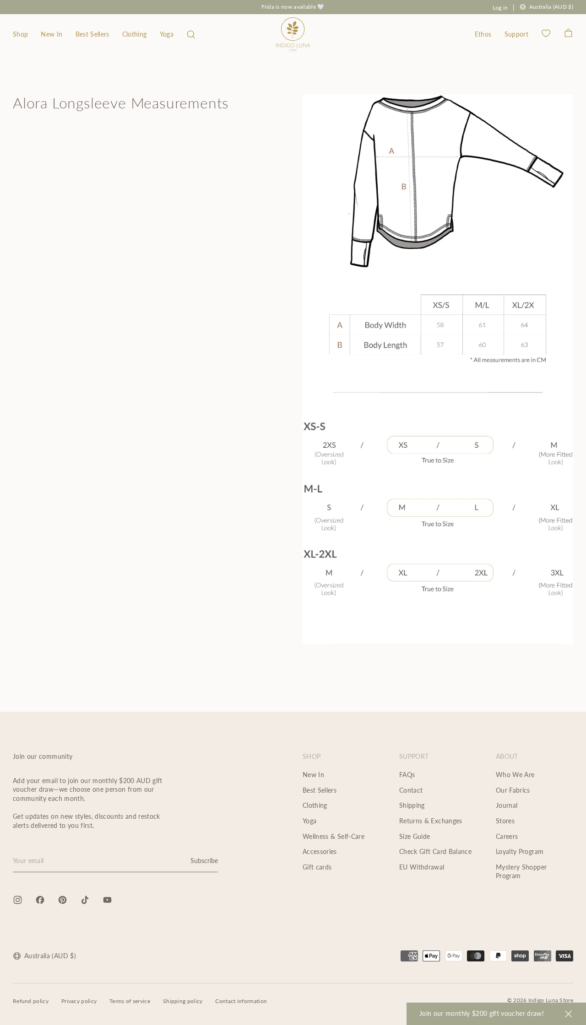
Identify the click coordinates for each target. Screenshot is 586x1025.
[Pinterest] (62, 900)
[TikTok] (85, 900)
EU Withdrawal (422, 867)
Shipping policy (183, 1001)
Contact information (241, 1001)
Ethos (483, 34)
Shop (20, 34)
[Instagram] (17, 900)
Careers (507, 836)
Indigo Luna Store (550, 1000)
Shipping (412, 805)
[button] (191, 34)
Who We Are (515, 774)
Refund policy (31, 1001)
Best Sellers (92, 34)
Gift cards (317, 867)
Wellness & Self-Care (333, 836)
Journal (506, 805)
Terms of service (129, 1001)
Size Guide (414, 836)
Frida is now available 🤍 (292, 6)
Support (516, 34)
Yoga (167, 34)
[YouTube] (107, 900)
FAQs (407, 774)
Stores (505, 821)
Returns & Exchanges (430, 821)
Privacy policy (79, 1001)
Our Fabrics (513, 790)
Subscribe (204, 860)
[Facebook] (40, 900)
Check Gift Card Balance (435, 851)
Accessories (320, 851)
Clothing (134, 34)
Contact (411, 790)
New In (51, 34)
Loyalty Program (519, 851)
